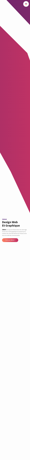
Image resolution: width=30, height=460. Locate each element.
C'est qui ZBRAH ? (10, 240)
